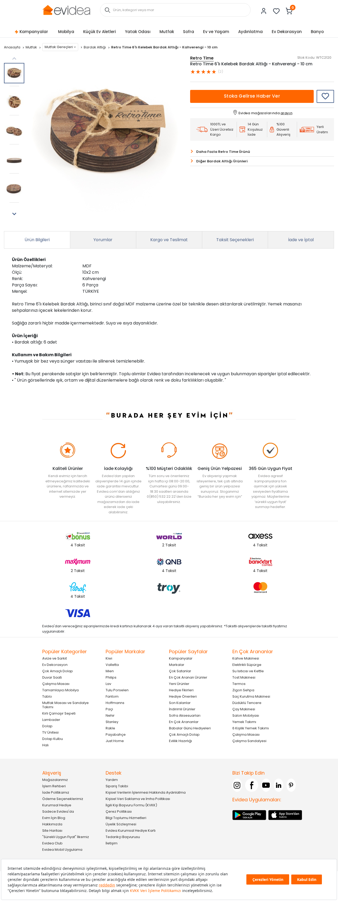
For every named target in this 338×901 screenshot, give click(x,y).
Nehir (110, 715)
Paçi (109, 709)
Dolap (47, 726)
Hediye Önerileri (183, 696)
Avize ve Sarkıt (54, 658)
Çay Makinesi (243, 709)
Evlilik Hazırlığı (180, 740)
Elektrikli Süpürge (246, 664)
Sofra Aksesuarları (184, 715)
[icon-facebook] (251, 785)
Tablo (47, 696)
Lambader (51, 719)
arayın (286, 113)
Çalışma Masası (55, 683)
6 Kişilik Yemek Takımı (250, 728)
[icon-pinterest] (291, 785)
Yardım (112, 779)
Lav (108, 683)
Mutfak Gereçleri (59, 46)
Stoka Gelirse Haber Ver (252, 96)
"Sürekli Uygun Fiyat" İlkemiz (65, 836)
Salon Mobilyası (245, 715)
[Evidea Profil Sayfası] (263, 11)
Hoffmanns (115, 702)
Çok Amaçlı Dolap (57, 671)
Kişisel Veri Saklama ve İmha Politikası (138, 798)
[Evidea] (66, 10)
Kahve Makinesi (245, 658)
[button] (14, 214)
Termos (239, 683)
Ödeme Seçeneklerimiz (62, 798)
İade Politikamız (55, 792)
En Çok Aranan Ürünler (188, 677)
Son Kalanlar (180, 702)
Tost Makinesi (243, 677)
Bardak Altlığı (95, 47)
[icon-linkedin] (278, 785)
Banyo (317, 31)
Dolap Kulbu (52, 738)
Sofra (188, 31)
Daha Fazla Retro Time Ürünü (223, 151)
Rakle (110, 728)
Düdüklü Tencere (246, 702)
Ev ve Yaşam (216, 31)
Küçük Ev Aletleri (99, 31)
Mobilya (66, 31)
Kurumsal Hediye (56, 805)
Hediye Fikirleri (181, 690)
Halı (45, 745)
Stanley (112, 721)
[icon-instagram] (237, 785)
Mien (110, 671)
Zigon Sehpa (243, 690)
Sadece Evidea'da (58, 811)
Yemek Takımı (244, 721)
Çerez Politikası (119, 811)
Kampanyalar (34, 31)
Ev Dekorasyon (287, 31)
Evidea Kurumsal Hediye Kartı (131, 830)
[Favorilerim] (276, 11)
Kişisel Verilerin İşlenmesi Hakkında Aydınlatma (146, 792)
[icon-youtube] (266, 785)
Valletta (112, 664)
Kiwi (109, 658)
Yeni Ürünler (179, 683)
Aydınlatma (250, 31)
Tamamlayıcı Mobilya (60, 690)
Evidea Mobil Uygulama (62, 849)
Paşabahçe (116, 734)
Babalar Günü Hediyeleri (190, 728)
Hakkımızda (52, 824)
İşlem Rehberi (54, 786)
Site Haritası (52, 830)
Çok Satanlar (180, 671)
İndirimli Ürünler (182, 709)
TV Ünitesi (50, 732)
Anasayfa (12, 47)
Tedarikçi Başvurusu (123, 836)
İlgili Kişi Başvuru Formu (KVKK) (131, 805)
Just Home (115, 740)
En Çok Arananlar (184, 721)
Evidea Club (52, 843)
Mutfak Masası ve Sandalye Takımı (65, 705)
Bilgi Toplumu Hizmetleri (126, 817)
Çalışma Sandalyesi (249, 740)
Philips (111, 677)
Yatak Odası (138, 31)
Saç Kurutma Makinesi (251, 696)
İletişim (112, 843)
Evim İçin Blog (53, 817)
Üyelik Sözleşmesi (121, 824)
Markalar (176, 664)
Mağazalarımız (55, 779)
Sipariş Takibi (117, 786)
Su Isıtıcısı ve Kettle (248, 671)
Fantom (112, 696)
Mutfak (166, 31)
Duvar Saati (52, 677)
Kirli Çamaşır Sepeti (59, 713)
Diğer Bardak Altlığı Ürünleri (222, 161)
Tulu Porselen (117, 690)
